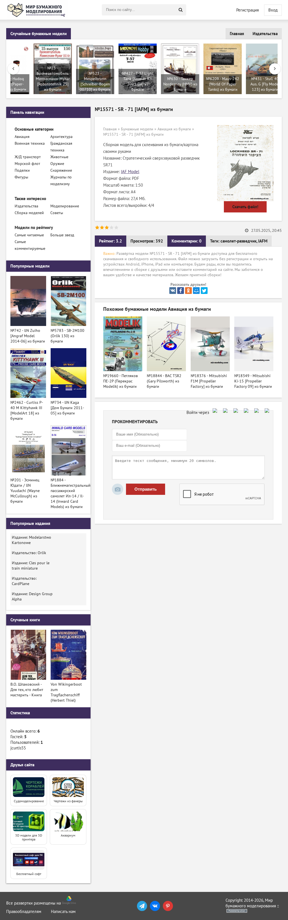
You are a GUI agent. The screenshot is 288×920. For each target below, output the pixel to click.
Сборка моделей (29, 212)
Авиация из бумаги (174, 129)
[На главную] (37, 10)
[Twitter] (204, 290)
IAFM (262, 241)
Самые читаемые (29, 235)
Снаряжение (61, 170)
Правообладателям (23, 911)
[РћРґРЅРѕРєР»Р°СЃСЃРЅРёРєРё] (188, 290)
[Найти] (180, 9)
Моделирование (64, 206)
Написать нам (63, 911)
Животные (59, 157)
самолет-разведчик (238, 241)
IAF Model (130, 171)
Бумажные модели (137, 129)
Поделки (22, 170)
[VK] (155, 906)
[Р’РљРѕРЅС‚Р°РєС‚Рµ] (172, 290)
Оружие (57, 163)
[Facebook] (180, 290)
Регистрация (247, 10)
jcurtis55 (18, 748)
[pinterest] (168, 906)
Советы (56, 212)
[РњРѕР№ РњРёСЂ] (196, 290)
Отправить (145, 489)
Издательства (265, 33)
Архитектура (61, 136)
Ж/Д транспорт (28, 157)
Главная (237, 33)
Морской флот (27, 163)
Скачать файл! (245, 206)
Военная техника (30, 143)
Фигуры (21, 177)
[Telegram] (142, 906)
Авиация (22, 136)
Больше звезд (62, 235)
